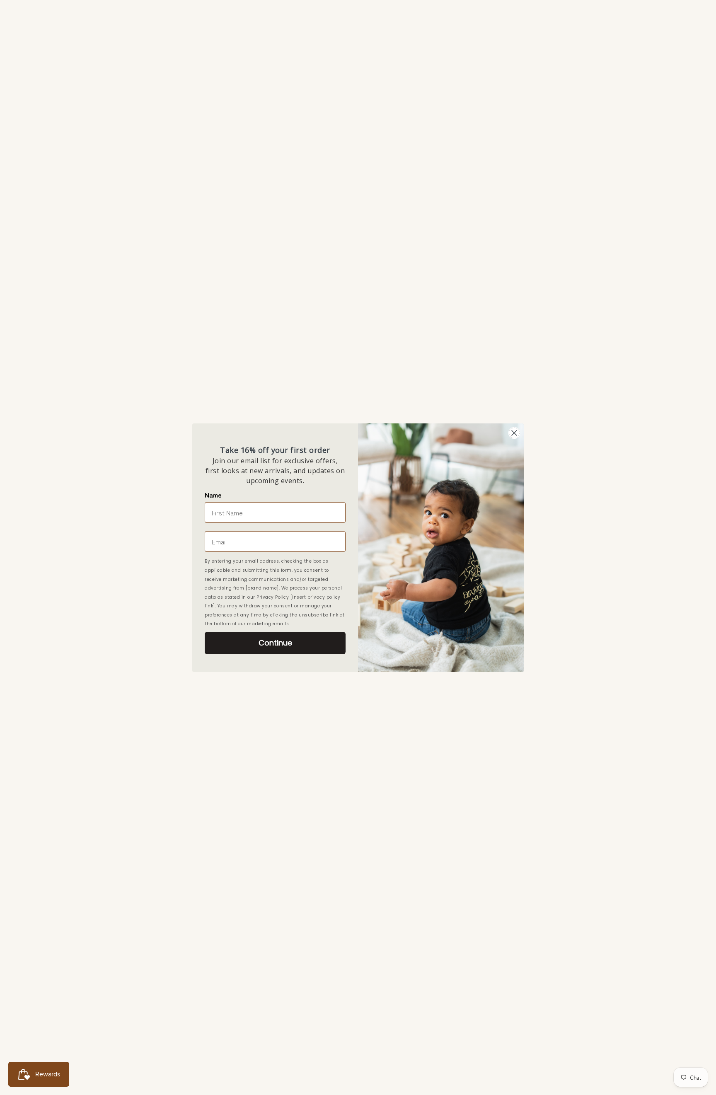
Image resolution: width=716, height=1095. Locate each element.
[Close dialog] (514, 433)
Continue (275, 643)
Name (213, 495)
